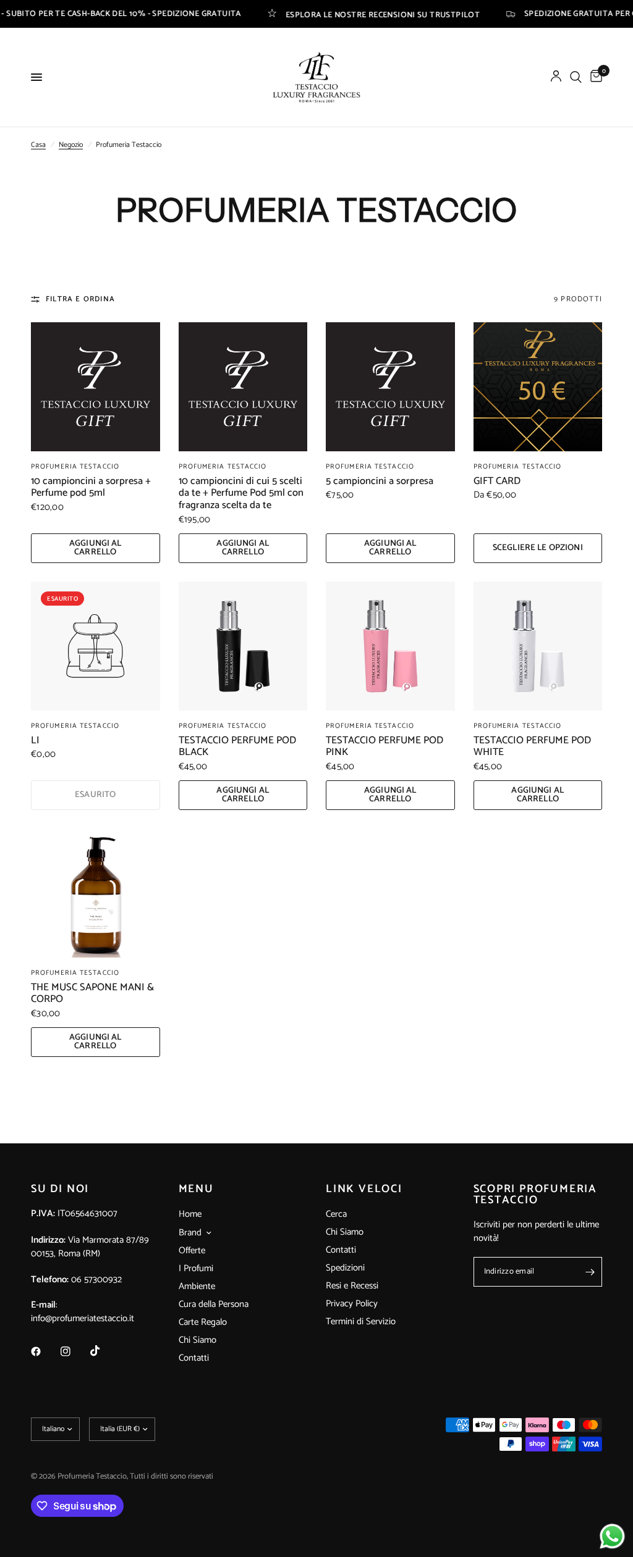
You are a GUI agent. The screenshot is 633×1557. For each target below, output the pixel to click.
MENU (196, 1189)
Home (190, 1214)
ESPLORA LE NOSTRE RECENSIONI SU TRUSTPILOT (342, 14)
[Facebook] (44, 1351)
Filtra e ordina (80, 299)
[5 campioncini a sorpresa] (390, 386)
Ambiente (197, 1286)
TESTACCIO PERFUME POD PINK (384, 747)
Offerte (192, 1250)
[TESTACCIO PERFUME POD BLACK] (243, 646)
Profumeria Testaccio (75, 466)
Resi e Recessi (352, 1285)
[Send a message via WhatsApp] (612, 1536)
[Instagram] (74, 1351)
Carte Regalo (203, 1322)
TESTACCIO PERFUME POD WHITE (532, 747)
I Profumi (196, 1268)
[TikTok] (103, 1350)
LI (35, 741)
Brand (190, 1232)
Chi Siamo (197, 1340)
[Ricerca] (576, 77)
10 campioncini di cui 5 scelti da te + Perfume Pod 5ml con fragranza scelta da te (241, 493)
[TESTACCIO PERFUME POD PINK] (390, 646)
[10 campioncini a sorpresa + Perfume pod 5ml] (95, 386)
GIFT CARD (497, 481)
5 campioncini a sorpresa (379, 481)
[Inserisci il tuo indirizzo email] (589, 1272)
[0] (594, 77)
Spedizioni (345, 1267)
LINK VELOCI (364, 1189)
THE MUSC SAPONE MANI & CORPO (92, 994)
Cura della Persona (214, 1304)
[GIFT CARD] (538, 386)
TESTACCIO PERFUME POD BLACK (237, 747)
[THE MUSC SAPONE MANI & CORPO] (95, 893)
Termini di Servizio (361, 1321)
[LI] (95, 646)
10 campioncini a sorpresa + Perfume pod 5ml (91, 487)
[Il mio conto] (556, 77)
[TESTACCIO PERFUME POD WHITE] (538, 646)
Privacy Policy (352, 1303)
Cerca (336, 1214)
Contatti (194, 1358)
